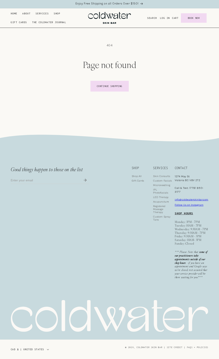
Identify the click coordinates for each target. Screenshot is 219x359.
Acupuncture (161, 201)
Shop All (137, 176)
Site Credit (175, 347)
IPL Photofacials (160, 191)
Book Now (194, 18)
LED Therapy (161, 197)
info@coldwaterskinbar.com (191, 199)
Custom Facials (162, 180)
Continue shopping (109, 86)
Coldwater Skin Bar (150, 347)
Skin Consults (161, 176)
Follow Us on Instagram (189, 205)
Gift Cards (138, 180)
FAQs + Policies (198, 347)
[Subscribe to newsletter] (85, 180)
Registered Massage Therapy (159, 209)
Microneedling (161, 185)
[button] (26, 13)
